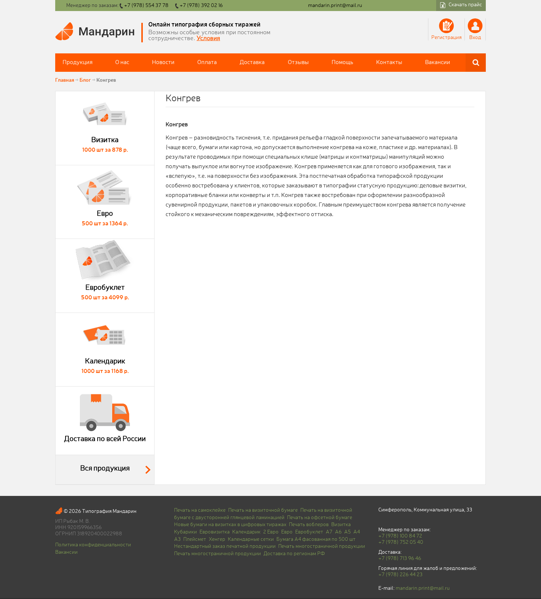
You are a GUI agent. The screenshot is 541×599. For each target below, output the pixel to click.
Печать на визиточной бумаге (263, 510)
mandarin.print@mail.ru (335, 5)
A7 (329, 532)
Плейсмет (194, 539)
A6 (338, 532)
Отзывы (298, 63)
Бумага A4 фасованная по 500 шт (316, 539)
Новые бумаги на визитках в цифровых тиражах (230, 524)
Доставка (252, 63)
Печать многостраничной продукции (321, 546)
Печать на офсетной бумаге (319, 517)
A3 (177, 539)
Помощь (342, 63)
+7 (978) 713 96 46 (399, 558)
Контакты (389, 63)
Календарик (246, 532)
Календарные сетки (251, 539)
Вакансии (437, 63)
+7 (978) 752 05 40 (400, 542)
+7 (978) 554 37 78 (146, 5)
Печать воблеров (309, 524)
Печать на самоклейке (200, 510)
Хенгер (217, 539)
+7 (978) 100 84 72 (400, 536)
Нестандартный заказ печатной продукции (225, 546)
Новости (163, 63)
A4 (356, 532)
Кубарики (185, 532)
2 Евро (271, 532)
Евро (287, 532)
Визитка (341, 524)
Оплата (207, 63)
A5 (347, 532)
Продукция (77, 63)
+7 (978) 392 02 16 (201, 5)
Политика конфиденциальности (93, 544)
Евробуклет (309, 532)
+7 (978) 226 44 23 (400, 574)
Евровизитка (214, 532)
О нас (122, 63)
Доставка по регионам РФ (294, 553)
